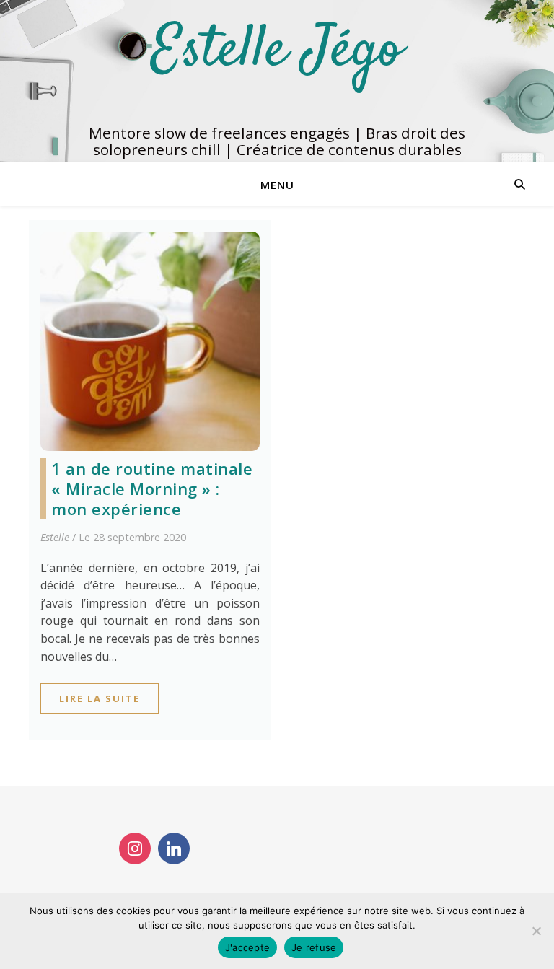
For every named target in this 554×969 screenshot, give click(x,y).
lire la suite (99, 698)
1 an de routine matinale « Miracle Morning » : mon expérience (151, 488)
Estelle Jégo (277, 51)
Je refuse (313, 947)
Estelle (54, 537)
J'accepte (247, 947)
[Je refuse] (536, 931)
